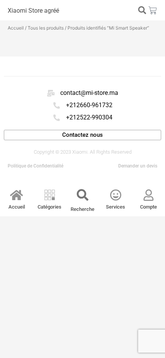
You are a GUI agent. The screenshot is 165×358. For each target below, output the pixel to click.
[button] (141, 10)
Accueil (16, 28)
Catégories (49, 207)
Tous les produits (46, 28)
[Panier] (152, 10)
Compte (148, 207)
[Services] (115, 195)
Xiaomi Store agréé (33, 10)
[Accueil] (16, 195)
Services (115, 207)
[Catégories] (49, 195)
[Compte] (148, 195)
